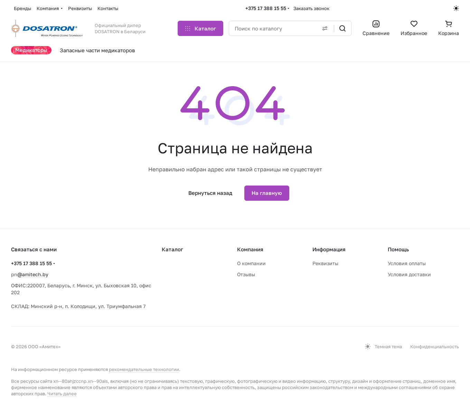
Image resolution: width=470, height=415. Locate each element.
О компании (251, 263)
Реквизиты (325, 263)
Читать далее (62, 393)
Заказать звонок (311, 8)
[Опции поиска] (325, 28)
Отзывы (246, 274)
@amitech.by (32, 274)
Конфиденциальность (434, 346)
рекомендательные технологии (144, 369)
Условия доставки (409, 274)
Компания (250, 249)
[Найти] (342, 28)
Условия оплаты (407, 263)
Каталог (172, 249)
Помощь (398, 249)
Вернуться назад (210, 193)
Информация (329, 249)
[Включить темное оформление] (456, 8)
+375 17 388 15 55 (265, 8)
